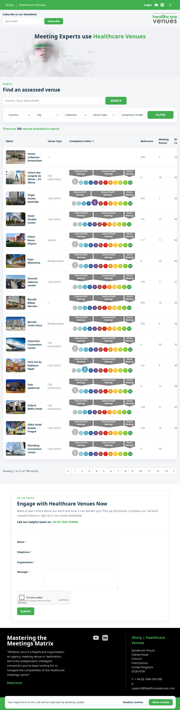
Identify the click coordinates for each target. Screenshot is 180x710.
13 (166, 471)
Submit (26, 611)
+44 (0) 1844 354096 (65, 522)
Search (116, 101)
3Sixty (10, 5)
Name (21, 542)
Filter (160, 115)
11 (149, 471)
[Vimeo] (156, 4)
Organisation (26, 562)
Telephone (24, 552)
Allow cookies (160, 702)
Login (148, 5)
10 (140, 471)
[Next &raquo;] (174, 471)
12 (157, 471)
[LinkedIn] (162, 4)
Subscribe (54, 21)
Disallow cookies (133, 702)
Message (23, 572)
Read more (14, 683)
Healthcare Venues (32, 5)
